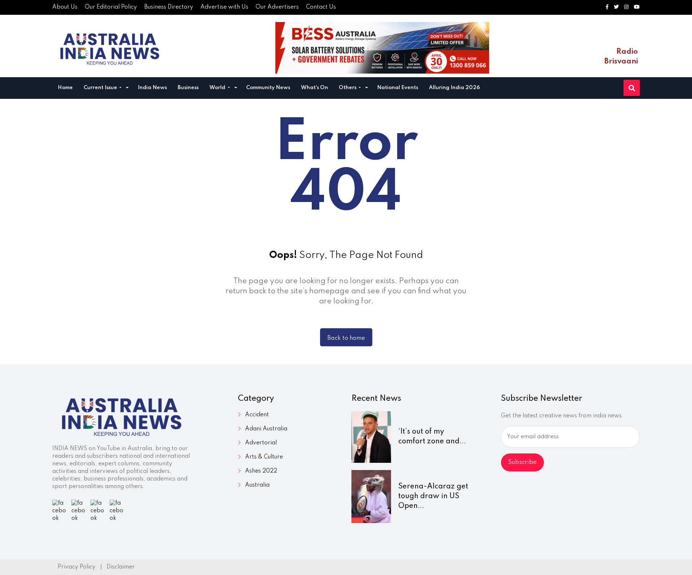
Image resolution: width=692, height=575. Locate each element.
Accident (257, 415)
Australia (257, 485)
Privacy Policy (77, 567)
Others (348, 87)
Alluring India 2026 (454, 87)
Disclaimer (121, 567)
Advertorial (261, 443)
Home (65, 87)
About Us (64, 7)
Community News (268, 87)
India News (152, 87)
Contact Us (321, 7)
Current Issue (101, 87)
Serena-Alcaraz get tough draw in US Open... (433, 496)
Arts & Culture (264, 457)
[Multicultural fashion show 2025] (382, 48)
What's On (314, 87)
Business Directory (168, 7)
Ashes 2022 (261, 471)
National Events (397, 87)
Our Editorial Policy (111, 7)
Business (188, 87)
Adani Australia (266, 429)
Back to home (346, 338)
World (217, 87)
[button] (127, 88)
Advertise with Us (224, 7)
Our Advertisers (277, 7)
